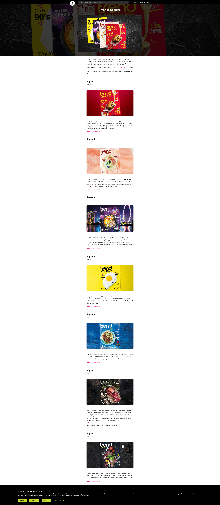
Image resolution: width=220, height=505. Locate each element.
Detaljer (34, 500)
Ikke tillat (22, 500)
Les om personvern (58, 500)
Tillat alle (46, 500)
